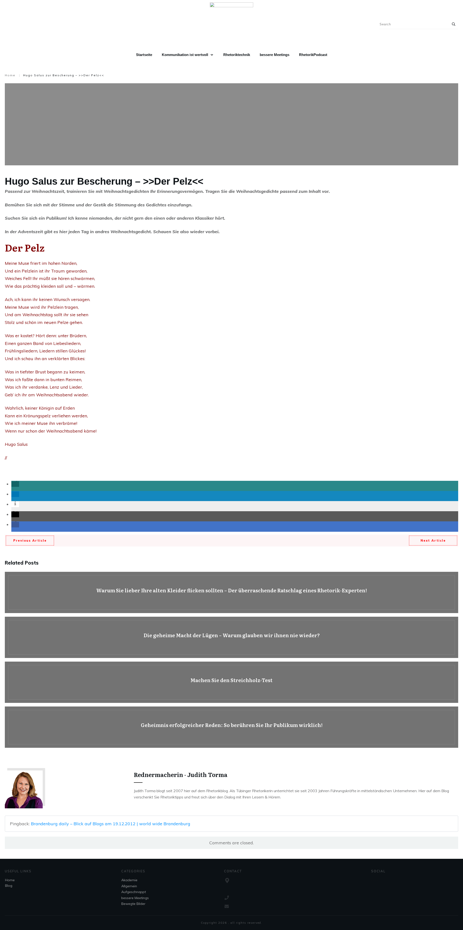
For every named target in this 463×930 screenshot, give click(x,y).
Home (10, 880)
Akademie (129, 880)
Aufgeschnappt (133, 892)
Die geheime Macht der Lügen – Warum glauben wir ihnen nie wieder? (231, 637)
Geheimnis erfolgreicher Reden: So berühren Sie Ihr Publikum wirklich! (231, 727)
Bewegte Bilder (133, 904)
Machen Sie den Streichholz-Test (231, 682)
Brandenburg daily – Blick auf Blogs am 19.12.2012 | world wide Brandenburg (110, 823)
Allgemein (129, 886)
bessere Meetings (135, 898)
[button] (15, 484)
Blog (8, 885)
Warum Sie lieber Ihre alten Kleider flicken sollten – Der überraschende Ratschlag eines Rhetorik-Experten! (231, 592)
